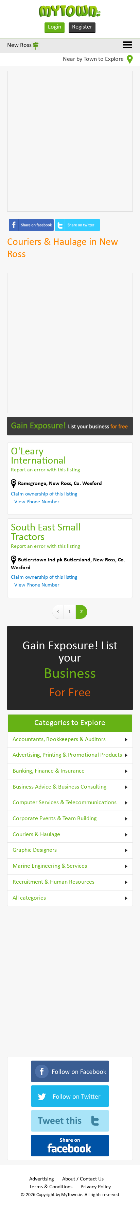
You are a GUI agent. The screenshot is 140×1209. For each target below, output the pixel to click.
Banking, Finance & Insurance (49, 771)
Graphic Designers (35, 850)
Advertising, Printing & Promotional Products (67, 755)
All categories (29, 898)
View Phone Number (36, 502)
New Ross (19, 45)
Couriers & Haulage (36, 834)
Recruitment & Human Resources (53, 882)
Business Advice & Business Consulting (59, 787)
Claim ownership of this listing (44, 494)
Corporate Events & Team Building (55, 818)
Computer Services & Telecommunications (65, 802)
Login (54, 27)
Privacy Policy (96, 1187)
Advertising (41, 1179)
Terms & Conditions (50, 1187)
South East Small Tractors (46, 533)
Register (82, 27)
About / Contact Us (83, 1179)
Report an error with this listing (45, 470)
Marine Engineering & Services (50, 866)
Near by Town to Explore (94, 59)
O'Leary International (38, 457)
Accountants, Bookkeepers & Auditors (59, 739)
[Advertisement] (70, 141)
